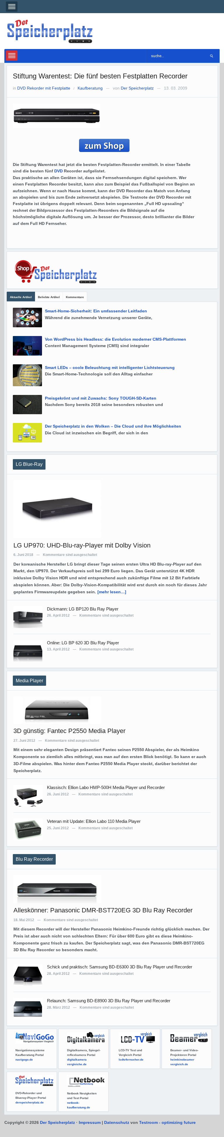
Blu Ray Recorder (34, 859)
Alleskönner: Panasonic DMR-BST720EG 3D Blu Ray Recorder (102, 910)
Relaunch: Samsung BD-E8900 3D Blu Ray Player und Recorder (108, 1000)
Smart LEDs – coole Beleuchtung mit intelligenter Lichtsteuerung (110, 367)
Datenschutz (116, 1122)
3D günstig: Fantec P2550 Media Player (69, 730)
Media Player (29, 680)
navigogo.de (24, 1059)
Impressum (90, 1122)
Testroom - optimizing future (167, 1122)
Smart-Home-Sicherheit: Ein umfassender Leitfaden (96, 311)
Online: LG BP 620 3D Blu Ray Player (83, 642)
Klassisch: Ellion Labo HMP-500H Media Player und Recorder (106, 787)
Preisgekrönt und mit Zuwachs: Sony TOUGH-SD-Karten (100, 398)
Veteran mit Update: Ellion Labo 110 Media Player (94, 821)
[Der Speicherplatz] (50, 31)
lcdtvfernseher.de (131, 1059)
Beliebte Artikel (49, 297)
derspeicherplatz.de (29, 1102)
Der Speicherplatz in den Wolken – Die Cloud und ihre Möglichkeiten (113, 426)
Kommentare (75, 297)
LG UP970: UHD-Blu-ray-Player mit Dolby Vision (81, 545)
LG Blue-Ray (29, 464)
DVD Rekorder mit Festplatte (43, 88)
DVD (58, 171)
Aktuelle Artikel (21, 297)
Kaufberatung (90, 88)
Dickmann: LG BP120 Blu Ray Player (82, 608)
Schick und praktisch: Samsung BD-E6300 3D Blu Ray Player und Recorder (119, 966)
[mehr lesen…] (111, 592)
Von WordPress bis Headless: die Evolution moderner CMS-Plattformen (115, 339)
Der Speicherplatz (137, 88)
